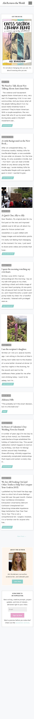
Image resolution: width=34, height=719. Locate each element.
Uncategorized (7, 125)
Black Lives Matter (8, 253)
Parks (4, 411)
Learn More (17, 581)
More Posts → (21, 536)
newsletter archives (22, 623)
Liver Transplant (8, 177)
